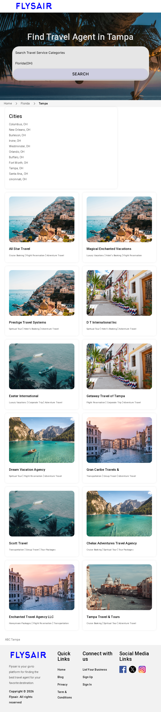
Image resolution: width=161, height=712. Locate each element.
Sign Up (88, 677)
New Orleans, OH (19, 129)
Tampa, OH (16, 168)
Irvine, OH (15, 140)
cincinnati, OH (18, 179)
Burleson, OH (17, 135)
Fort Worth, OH (18, 162)
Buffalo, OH (16, 157)
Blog (61, 677)
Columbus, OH (18, 124)
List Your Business (95, 669)
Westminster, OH (19, 146)
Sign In (87, 684)
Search (80, 74)
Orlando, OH (17, 151)
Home (8, 103)
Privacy (62, 684)
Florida (25, 103)
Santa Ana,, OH (18, 173)
